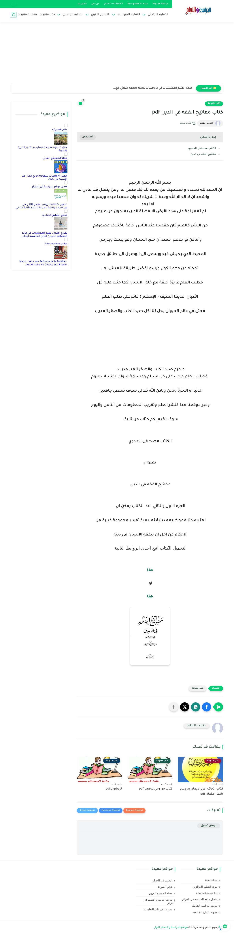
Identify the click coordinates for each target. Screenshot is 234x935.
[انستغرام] (13, 4)
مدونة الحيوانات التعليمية (158, 909)
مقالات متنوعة (27, 14)
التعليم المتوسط (128, 14)
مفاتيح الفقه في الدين (203, 154)
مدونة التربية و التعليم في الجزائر (159, 901)
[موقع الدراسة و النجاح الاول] (198, 10)
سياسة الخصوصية (138, 4)
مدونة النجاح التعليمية (205, 912)
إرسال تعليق (208, 825)
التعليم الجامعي (73, 14)
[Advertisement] (117, 54)
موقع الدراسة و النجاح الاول (171, 927)
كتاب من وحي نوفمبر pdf (155, 789)
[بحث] (13, 15)
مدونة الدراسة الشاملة (204, 905)
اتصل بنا (82, 4)
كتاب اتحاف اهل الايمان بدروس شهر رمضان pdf (201, 791)
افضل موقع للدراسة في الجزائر (199, 899)
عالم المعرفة (59, 129)
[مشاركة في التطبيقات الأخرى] (173, 706)
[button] (206, 706)
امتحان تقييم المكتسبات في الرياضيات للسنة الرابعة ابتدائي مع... (153, 88)
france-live (211, 880)
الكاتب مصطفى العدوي (202, 148)
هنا (150, 570)
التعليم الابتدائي (158, 14)
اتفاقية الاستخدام (113, 4)
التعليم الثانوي (100, 14)
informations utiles (56, 244)
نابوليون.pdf (113, 789)
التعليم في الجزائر (162, 880)
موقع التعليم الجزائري (54, 215)
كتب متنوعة (47, 14)
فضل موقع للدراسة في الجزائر (49, 187)
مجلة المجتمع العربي (55, 158)
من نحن (95, 4)
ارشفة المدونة (160, 4)
